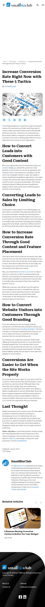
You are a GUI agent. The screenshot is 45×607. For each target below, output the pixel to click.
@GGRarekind (22, 441)
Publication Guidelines (28, 587)
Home (4, 61)
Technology (12, 61)
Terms (4, 575)
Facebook (35, 487)
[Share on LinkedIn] (20, 121)
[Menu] (3, 5)
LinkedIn (23, 489)
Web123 (12, 438)
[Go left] (36, 503)
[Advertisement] (22, 35)
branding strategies (28, 329)
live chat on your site (25, 272)
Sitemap (23, 583)
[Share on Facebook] (5, 121)
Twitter (13, 489)
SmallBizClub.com (17, 466)
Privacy (10, 575)
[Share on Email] (25, 121)
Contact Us (6, 587)
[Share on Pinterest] (15, 121)
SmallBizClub (10, 86)
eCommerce (22, 61)
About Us (5, 583)
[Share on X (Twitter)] (10, 121)
